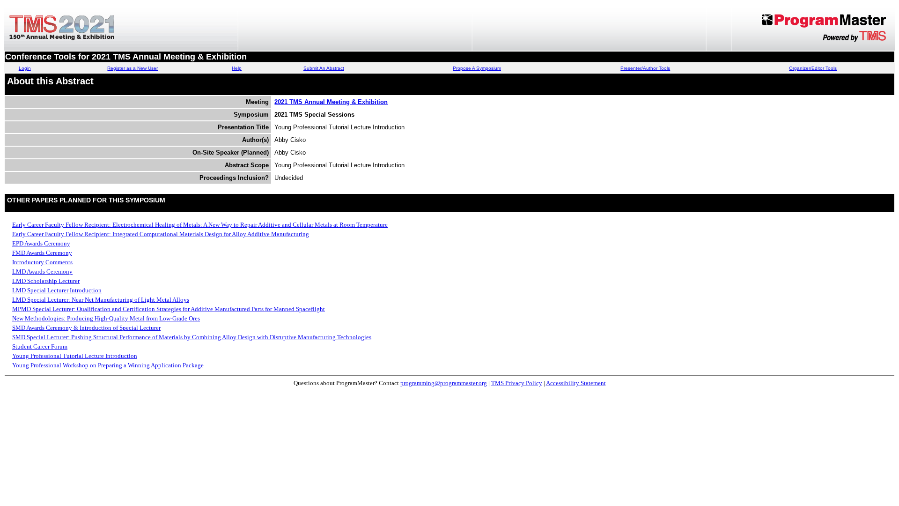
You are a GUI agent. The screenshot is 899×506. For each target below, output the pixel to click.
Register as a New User (132, 68)
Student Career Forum (39, 346)
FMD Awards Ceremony (42, 252)
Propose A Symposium (477, 68)
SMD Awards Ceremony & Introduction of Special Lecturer (86, 327)
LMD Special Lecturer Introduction (57, 290)
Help (237, 68)
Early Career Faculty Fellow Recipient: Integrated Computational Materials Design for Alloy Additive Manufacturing (160, 234)
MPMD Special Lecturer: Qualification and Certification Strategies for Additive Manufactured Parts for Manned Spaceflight (168, 309)
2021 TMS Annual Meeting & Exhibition (331, 101)
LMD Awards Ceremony (42, 271)
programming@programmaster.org (443, 383)
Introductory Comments (42, 262)
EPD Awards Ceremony (41, 243)
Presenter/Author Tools (645, 68)
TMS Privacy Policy (516, 383)
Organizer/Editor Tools (813, 68)
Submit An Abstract (323, 68)
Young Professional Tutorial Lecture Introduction (74, 355)
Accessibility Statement (576, 383)
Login (25, 68)
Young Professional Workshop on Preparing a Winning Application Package (108, 365)
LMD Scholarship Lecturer (46, 280)
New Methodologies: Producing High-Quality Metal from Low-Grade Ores (106, 318)
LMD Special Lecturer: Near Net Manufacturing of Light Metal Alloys (100, 299)
